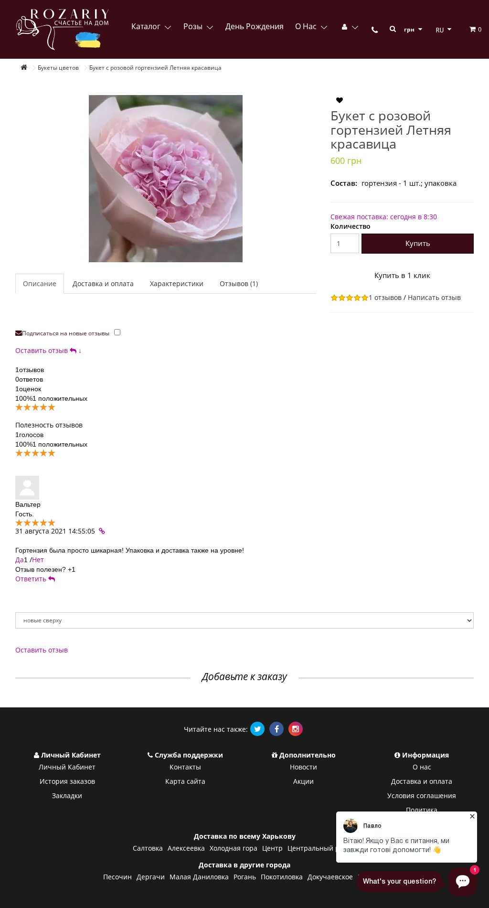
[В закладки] (339, 100)
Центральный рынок (321, 848)
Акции (303, 781)
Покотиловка (282, 876)
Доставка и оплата (103, 283)
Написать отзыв (434, 297)
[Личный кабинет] (349, 26)
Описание (39, 283)
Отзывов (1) (239, 283)
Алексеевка (186, 848)
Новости (303, 766)
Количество (350, 226)
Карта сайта (185, 781)
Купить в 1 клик (402, 275)
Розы (193, 26)
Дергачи (151, 876)
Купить (417, 243)
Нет (38, 559)
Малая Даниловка (199, 876)
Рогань (245, 876)
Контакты (185, 766)
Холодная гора (233, 848)
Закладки (67, 795)
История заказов (67, 781)
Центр (272, 848)
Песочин (117, 876)
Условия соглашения (421, 795)
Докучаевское (330, 876)
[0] (467, 29)
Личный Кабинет (67, 766)
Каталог (146, 26)
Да (19, 559)
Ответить (31, 578)
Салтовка (148, 848)
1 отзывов (385, 297)
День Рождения (254, 26)
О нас (307, 26)
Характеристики (176, 283)
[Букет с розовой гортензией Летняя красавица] (165, 178)
